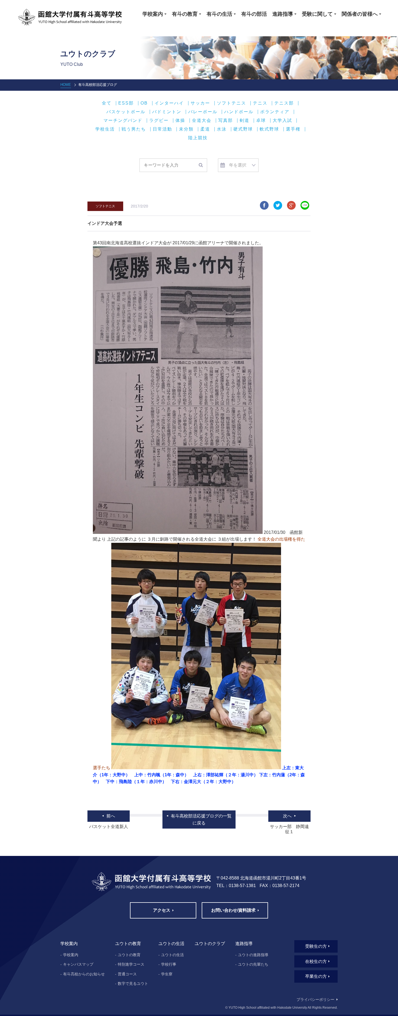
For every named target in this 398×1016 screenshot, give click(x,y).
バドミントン (166, 112)
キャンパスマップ (78, 964)
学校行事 (168, 964)
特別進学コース (131, 964)
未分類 (186, 129)
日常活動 (162, 129)
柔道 (205, 129)
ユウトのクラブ (210, 943)
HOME (65, 85)
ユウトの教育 (129, 955)
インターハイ (169, 103)
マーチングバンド (122, 120)
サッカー (200, 103)
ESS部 (126, 103)
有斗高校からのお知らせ (84, 974)
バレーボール (202, 112)
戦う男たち (134, 129)
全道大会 (201, 120)
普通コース (127, 974)
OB (144, 103)
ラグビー (159, 120)
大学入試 (282, 120)
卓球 (261, 120)
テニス (260, 103)
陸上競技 (198, 138)
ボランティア (274, 112)
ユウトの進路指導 (253, 955)
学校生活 (105, 129)
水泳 (222, 129)
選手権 (293, 129)
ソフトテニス (231, 103)
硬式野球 (243, 129)
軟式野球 (269, 129)
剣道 (244, 120)
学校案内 (70, 955)
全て (107, 103)
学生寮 (166, 974)
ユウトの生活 (172, 955)
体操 (180, 120)
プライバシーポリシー (315, 999)
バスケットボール (125, 112)
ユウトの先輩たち (253, 964)
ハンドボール (238, 112)
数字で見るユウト (133, 983)
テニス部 (284, 103)
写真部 (225, 120)
